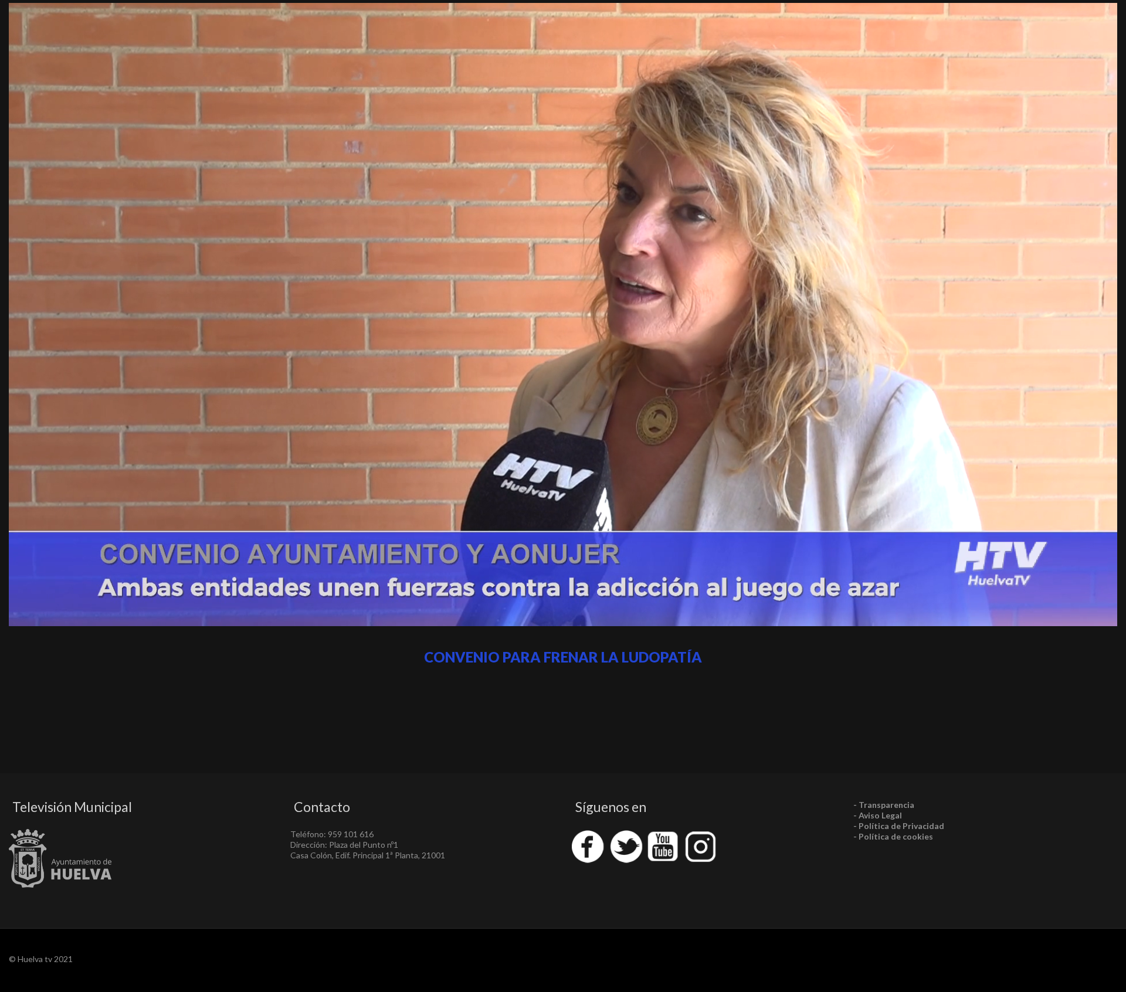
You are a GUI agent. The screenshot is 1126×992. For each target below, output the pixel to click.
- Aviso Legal (877, 815)
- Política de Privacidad (898, 826)
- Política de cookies (893, 836)
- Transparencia (883, 805)
